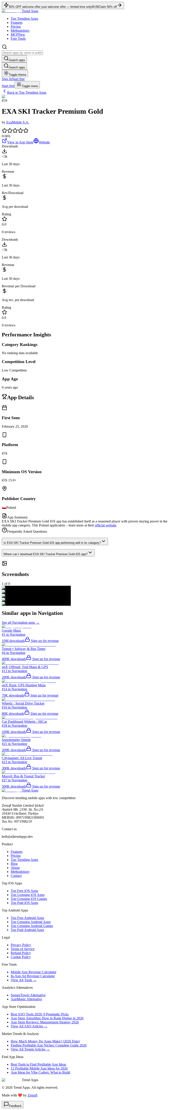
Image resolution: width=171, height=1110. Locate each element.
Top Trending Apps (24, 18)
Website (44, 142)
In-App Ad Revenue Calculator (33, 976)
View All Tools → (24, 980)
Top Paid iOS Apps (24, 903)
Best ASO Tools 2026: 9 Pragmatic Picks (40, 1014)
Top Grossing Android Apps (31, 922)
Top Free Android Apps (27, 918)
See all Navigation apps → (20, 622)
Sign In (7, 79)
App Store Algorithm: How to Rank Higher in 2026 (47, 1018)
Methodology (20, 30)
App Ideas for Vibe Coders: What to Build (40, 1072)
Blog (14, 864)
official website (105, 525)
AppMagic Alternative (26, 999)
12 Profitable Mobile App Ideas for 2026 (39, 1068)
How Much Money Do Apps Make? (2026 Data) (45, 1041)
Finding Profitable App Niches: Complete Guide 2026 (49, 1045)
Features (16, 22)
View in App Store (20, 142)
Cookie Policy (21, 957)
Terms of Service (23, 949)
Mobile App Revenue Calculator (33, 972)
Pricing (16, 26)
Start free (18, 79)
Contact (16, 876)
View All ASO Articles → (29, 1026)
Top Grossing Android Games (32, 926)
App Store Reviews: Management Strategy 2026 (45, 1022)
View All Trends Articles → (30, 1049)
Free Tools (18, 38)
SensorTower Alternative (28, 995)
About (15, 868)
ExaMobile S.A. (17, 122)
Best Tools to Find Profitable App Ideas (38, 1064)
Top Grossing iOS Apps (28, 895)
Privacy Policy (21, 945)
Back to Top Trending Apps (26, 92)
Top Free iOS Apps (24, 891)
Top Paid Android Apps (27, 930)
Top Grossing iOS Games (29, 899)
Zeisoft (32, 1095)
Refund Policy (21, 953)
